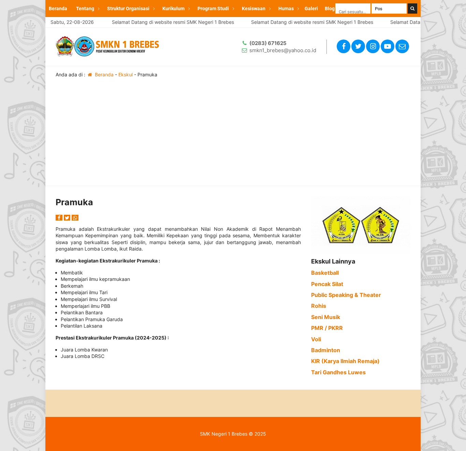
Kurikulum (173, 8)
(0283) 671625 (268, 43)
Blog (330, 8)
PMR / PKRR (327, 328)
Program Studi (213, 8)
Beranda (58, 8)
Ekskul (125, 74)
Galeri (311, 8)
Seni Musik (325, 317)
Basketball (325, 272)
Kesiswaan (253, 8)
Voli (316, 339)
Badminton (325, 350)
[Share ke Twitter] (68, 218)
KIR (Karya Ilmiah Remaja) (345, 361)
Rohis (318, 305)
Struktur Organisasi (128, 8)
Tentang (85, 8)
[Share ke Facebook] (60, 218)
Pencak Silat (327, 284)
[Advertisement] (233, 134)
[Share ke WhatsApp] (75, 218)
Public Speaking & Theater (346, 294)
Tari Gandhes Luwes (338, 372)
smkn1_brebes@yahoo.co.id (282, 50)
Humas (286, 8)
